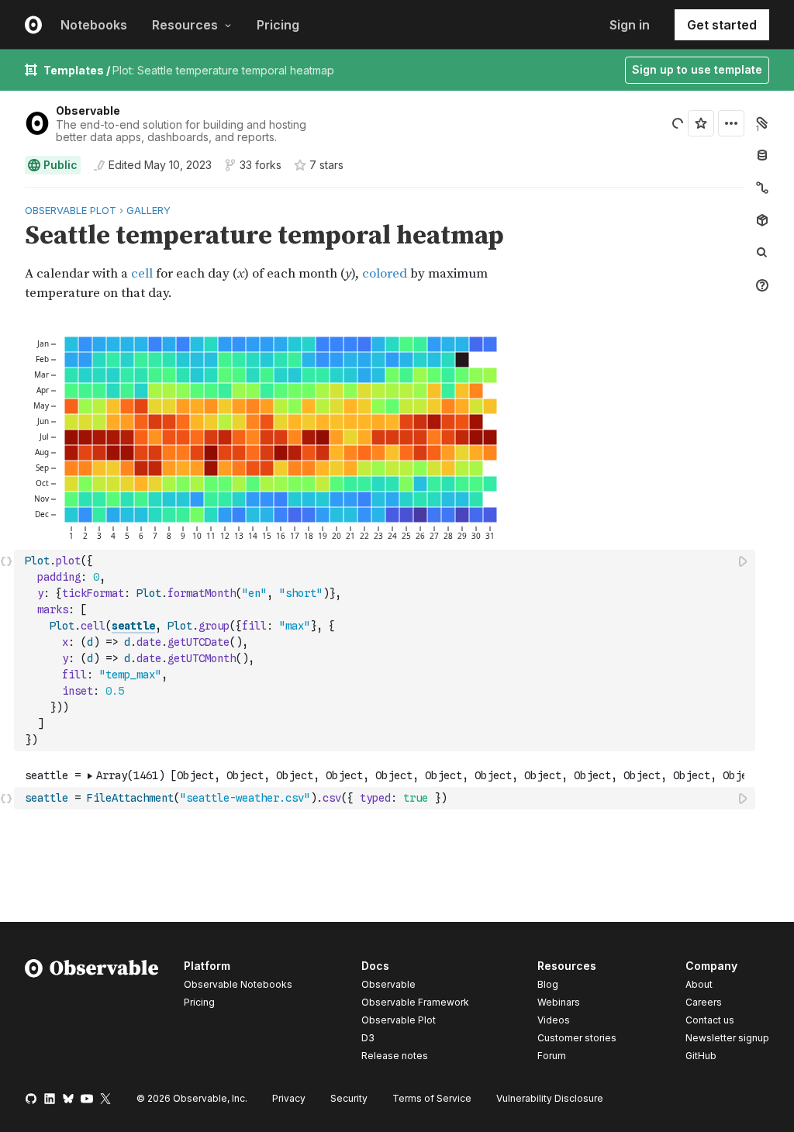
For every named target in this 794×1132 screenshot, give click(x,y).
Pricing (278, 25)
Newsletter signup (727, 1038)
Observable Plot (398, 1020)
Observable (88, 110)
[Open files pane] (762, 122)
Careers (703, 1002)
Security (349, 1098)
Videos (553, 1020)
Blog (547, 984)
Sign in (629, 25)
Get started (722, 25)
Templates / (77, 70)
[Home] (92, 1013)
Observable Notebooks (238, 984)
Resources (185, 25)
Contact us (709, 1020)
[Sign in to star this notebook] (701, 123)
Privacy (289, 1098)
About (699, 984)
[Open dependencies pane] (762, 220)
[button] (6, 194)
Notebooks (93, 25)
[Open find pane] (762, 253)
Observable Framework (415, 1002)
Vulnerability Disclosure (549, 1098)
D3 (368, 1038)
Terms (431, 1098)
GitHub (700, 1055)
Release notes (394, 1055)
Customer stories (576, 1038)
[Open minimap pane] (762, 187)
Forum (551, 1055)
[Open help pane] (762, 285)
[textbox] (386, 650)
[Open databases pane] (762, 155)
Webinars (558, 1002)
